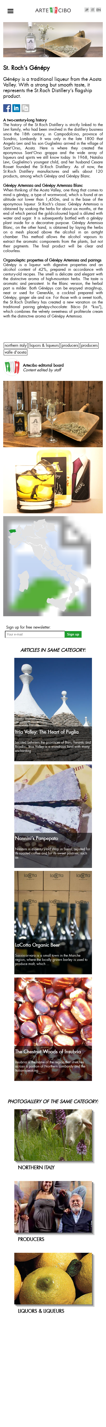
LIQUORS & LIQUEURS (44, 345)
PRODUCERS (70, 345)
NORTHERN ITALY (16, 345)
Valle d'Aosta (15, 352)
